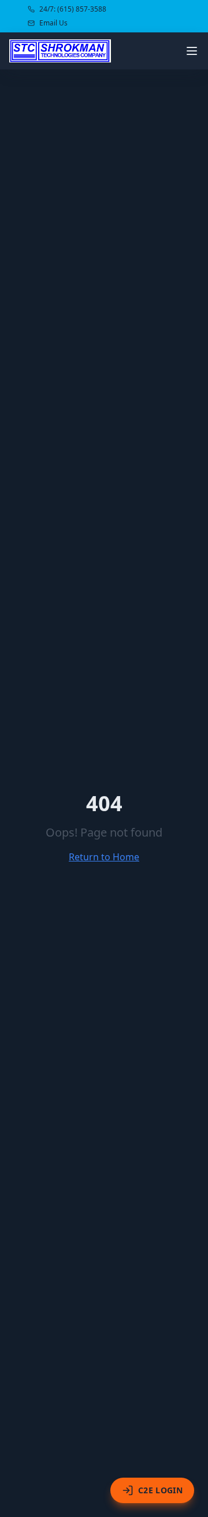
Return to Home (104, 856)
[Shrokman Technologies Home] (60, 50)
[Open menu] (192, 51)
